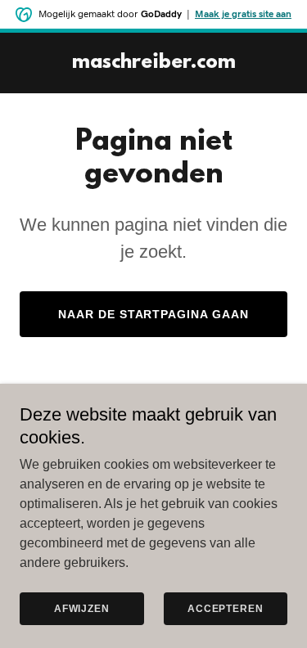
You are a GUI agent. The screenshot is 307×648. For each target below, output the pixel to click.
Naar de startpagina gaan (154, 314)
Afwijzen (82, 608)
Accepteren (225, 608)
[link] (154, 63)
